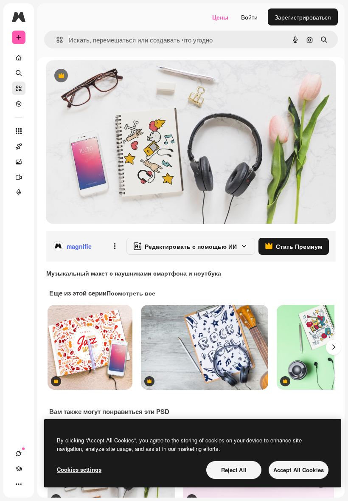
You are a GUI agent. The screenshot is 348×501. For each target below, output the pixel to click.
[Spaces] (18, 146)
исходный (102, 76)
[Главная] (18, 58)
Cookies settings (79, 469)
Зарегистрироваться (303, 17)
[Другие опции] (114, 246)
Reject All (234, 470)
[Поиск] (18, 73)
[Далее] (333, 347)
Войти (249, 17)
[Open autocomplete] (56, 40)
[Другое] (18, 484)
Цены (220, 17)
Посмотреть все (131, 293)
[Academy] (18, 469)
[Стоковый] (18, 88)
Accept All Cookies (298, 470)
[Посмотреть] (18, 103)
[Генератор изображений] (18, 162)
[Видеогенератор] (18, 177)
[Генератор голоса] (18, 192)
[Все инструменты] (18, 131)
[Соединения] (18, 453)
